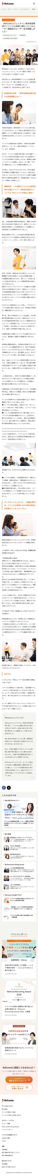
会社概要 (4, 1164)
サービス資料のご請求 (9, 1112)
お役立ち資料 (6, 1138)
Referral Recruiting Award (10, 1127)
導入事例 (4, 1109)
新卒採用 (22, 35)
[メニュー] (34, 3)
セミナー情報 (6, 1124)
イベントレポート (7, 1130)
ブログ (4, 1141)
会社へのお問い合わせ (9, 1167)
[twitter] (9, 788)
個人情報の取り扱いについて (11, 1152)
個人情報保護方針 (7, 1155)
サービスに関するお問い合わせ (11, 1115)
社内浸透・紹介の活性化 (10, 38)
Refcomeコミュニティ (9, 35)
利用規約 (4, 1149)
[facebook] (4, 788)
